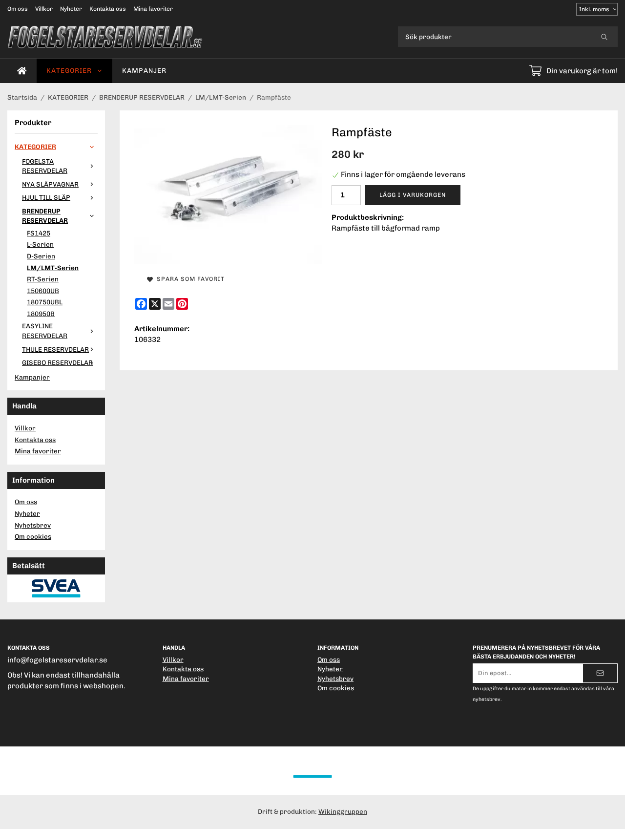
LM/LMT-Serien (53, 268)
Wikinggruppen (342, 811)
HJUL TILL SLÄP (46, 197)
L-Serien (40, 244)
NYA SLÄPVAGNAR (50, 184)
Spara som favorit (189, 279)
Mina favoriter (153, 8)
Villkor (44, 8)
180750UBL (44, 302)
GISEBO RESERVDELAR (57, 362)
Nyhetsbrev (33, 525)
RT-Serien (43, 279)
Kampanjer (144, 70)
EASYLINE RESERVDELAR (44, 331)
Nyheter (71, 8)
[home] (22, 71)
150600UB (43, 291)
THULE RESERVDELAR (55, 349)
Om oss (17, 8)
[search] (604, 36)
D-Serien (41, 256)
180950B (41, 314)
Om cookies (33, 536)
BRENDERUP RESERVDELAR (45, 216)
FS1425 (38, 233)
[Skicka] (600, 673)
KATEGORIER (69, 70)
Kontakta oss (107, 8)
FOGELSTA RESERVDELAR (44, 166)
